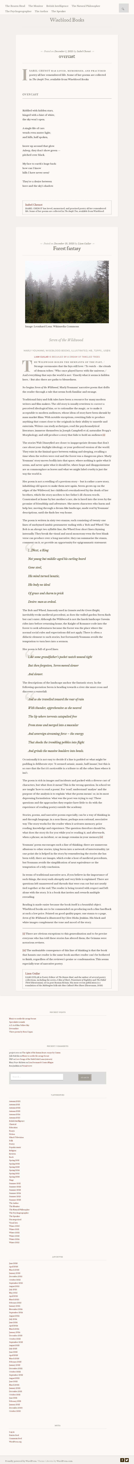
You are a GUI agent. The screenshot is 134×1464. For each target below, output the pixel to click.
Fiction (12, 1134)
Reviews (12, 1154)
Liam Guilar (84, 243)
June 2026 (13, 1263)
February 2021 (15, 1401)
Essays (12, 1131)
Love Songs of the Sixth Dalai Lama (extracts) (34, 1059)
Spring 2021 (14, 1160)
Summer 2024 (15, 1193)
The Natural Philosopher (86, 6)
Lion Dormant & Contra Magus (40, 1062)
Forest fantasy (67, 249)
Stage (11, 1180)
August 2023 (14, 1345)
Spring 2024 (14, 1170)
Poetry (12, 1144)
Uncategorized (15, 1220)
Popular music (15, 1147)
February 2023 (15, 1362)
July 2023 (13, 1349)
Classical (12, 1124)
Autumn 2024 (14, 1114)
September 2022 (16, 1375)
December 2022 (15, 1368)
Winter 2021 (14, 1229)
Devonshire (14, 1029)
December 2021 (15, 1391)
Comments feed (15, 1438)
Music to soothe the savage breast (22, 1019)
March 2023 (14, 1359)
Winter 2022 (14, 1233)
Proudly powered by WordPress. (21, 1461)
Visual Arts (13, 1223)
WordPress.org (15, 1442)
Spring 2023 (14, 1167)
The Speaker (58, 11)
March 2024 (14, 1329)
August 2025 (14, 1286)
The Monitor (35, 6)
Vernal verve (27, 1066)
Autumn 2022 (14, 1108)
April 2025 (13, 1296)
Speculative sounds (17, 1022)
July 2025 (13, 1290)
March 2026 (14, 1270)
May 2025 (13, 1293)
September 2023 (16, 1342)
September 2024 (16, 1313)
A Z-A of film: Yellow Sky (19, 1025)
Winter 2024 (14, 1239)
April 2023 (13, 1355)
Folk (11, 1141)
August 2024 (14, 1316)
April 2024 (13, 1326)
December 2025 (15, 1276)
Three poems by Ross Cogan (21, 1032)
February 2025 (15, 1303)
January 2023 (14, 1365)
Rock (11, 1157)
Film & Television (16, 1137)
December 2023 (15, 1336)
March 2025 (14, 1299)
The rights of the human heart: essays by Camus (41, 1053)
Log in (11, 1432)
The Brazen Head (15, 6)
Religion (12, 1151)
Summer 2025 (15, 1196)
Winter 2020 (14, 1226)
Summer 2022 (15, 1187)
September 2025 (16, 1283)
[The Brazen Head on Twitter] (127, 1460)
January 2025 (14, 1306)
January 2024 (14, 1332)
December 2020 (16, 1408)
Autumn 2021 (14, 1105)
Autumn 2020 (14, 1101)
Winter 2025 (14, 1243)
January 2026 (14, 1273)
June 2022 (13, 1382)
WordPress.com (64, 1461)
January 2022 (14, 1388)
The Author (41, 11)
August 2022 (14, 1378)
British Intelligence (57, 6)
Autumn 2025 (14, 1118)
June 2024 (13, 1322)
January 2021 (14, 1405)
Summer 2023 (15, 1190)
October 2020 (15, 1411)
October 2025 (15, 1280)
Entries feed (14, 1435)
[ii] (101, 837)
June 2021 (13, 1398)
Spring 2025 (14, 1174)
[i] (104, 435)
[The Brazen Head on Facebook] (122, 1460)
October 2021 (14, 1395)
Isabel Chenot (84, 51)
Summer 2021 (15, 1183)
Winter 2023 (14, 1236)
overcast (67, 57)
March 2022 (14, 1385)
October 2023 (15, 1339)
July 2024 (13, 1319)
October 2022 (15, 1372)
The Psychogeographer (18, 11)
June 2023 (13, 1352)
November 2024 (15, 1309)
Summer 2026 (15, 1200)
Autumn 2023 (14, 1111)
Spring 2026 (14, 1177)
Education (13, 1128)
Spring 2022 (14, 1164)
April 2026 (13, 1267)
